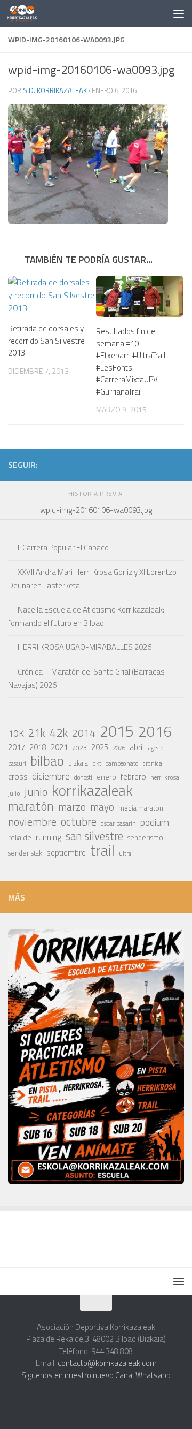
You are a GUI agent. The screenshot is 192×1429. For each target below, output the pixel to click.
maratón (31, 806)
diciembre (51, 776)
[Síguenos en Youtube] (160, 464)
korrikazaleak (92, 790)
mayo (102, 806)
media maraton (140, 808)
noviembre (32, 821)
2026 (119, 747)
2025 (99, 747)
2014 (83, 733)
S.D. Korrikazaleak (55, 90)
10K (16, 733)
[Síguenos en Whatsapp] (109, 464)
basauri (17, 763)
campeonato (122, 763)
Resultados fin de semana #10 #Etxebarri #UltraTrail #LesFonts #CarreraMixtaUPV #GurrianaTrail (130, 361)
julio (14, 793)
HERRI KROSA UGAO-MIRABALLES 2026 (84, 647)
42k (59, 732)
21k (36, 733)
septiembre (66, 852)
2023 (79, 748)
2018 (37, 747)
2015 (117, 730)
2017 (16, 747)
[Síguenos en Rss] (177, 464)
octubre (79, 821)
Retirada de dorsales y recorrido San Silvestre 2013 (46, 340)
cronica (152, 763)
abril (137, 746)
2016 (155, 731)
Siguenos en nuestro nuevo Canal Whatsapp (96, 1375)
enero (106, 776)
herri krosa (164, 777)
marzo (72, 806)
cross (18, 776)
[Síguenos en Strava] (75, 464)
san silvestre (94, 836)
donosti (83, 777)
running (48, 836)
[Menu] (178, 13)
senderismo (145, 837)
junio (36, 791)
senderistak (25, 853)
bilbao (47, 760)
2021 (59, 747)
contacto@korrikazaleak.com (107, 1363)
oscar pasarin (118, 823)
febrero (133, 776)
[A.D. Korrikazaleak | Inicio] (27, 13)
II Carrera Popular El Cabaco (63, 547)
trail (102, 850)
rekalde (19, 837)
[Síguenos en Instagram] (92, 464)
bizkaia (78, 763)
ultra (125, 853)
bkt (96, 763)
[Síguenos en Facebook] (143, 464)
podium (154, 822)
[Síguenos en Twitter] (126, 464)
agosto (155, 748)
